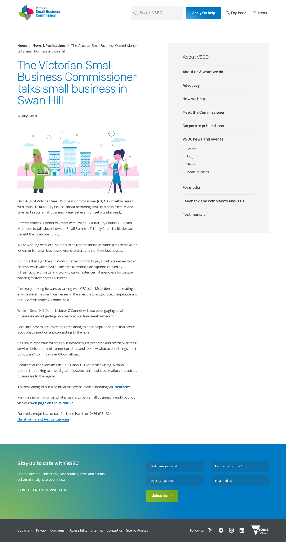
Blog (189, 156)
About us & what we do (203, 72)
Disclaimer (58, 530)
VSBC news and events (203, 139)
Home (22, 45)
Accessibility (78, 530)
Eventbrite (122, 387)
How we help (194, 99)
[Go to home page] (40, 13)
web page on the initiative (51, 403)
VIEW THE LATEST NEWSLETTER (41, 490)
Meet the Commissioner (204, 112)
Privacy (41, 530)
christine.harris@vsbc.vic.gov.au (43, 419)
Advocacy (191, 85)
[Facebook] (221, 530)
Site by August (137, 530)
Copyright (24, 530)
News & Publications (49, 45)
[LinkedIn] (242, 530)
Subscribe (160, 495)
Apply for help (203, 12)
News (190, 164)
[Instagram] (231, 530)
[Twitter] (210, 530)
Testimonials (194, 214)
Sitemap (97, 530)
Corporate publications (203, 126)
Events (191, 149)
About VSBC (196, 57)
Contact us (115, 530)
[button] (260, 13)
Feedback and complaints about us (213, 201)
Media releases (197, 172)
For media (191, 187)
